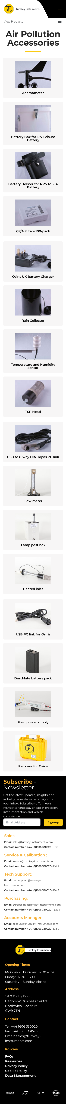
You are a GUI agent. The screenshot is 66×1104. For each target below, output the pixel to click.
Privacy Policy (16, 1066)
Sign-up (53, 822)
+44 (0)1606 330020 (39, 847)
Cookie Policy (16, 1071)
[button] (60, 9)
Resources (13, 1061)
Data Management (20, 1076)
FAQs (9, 1056)
